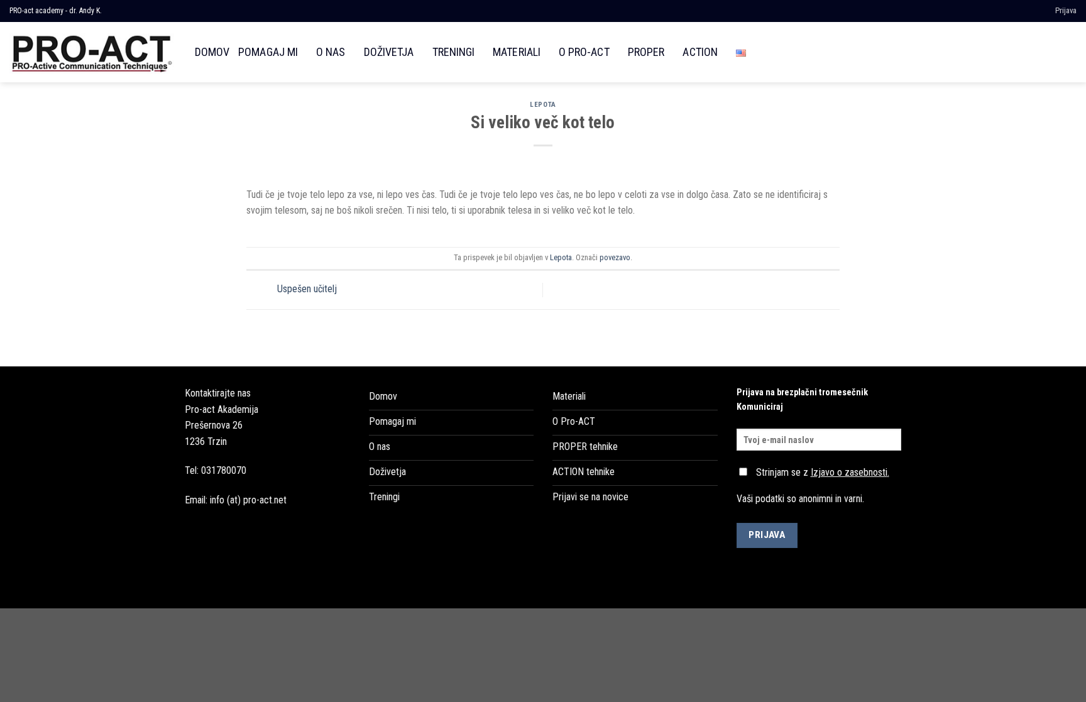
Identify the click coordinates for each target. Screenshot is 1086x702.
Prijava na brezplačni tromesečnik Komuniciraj (802, 399)
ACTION (700, 51)
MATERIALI (516, 51)
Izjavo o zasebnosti (849, 472)
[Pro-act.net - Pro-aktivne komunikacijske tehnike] (92, 52)
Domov (212, 51)
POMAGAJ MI (268, 51)
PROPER (646, 51)
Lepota (543, 105)
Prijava (1066, 10)
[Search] (1070, 51)
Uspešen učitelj (306, 289)
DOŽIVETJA (389, 51)
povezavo (615, 257)
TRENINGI (453, 51)
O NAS (330, 51)
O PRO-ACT (584, 51)
